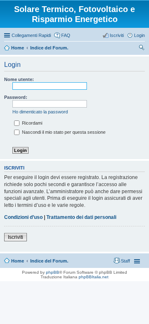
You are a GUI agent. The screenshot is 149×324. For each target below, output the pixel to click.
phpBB (52, 272)
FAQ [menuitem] (65, 35)
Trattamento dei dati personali (81, 217)
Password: (15, 97)
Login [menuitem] (139, 35)
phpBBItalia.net (93, 277)
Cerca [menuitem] (141, 48)
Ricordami (31, 122)
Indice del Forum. (49, 260)
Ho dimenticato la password (40, 111)
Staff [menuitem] (125, 260)
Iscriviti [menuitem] (117, 35)
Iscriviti (15, 237)
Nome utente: (19, 79)
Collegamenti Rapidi (31, 35)
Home (17, 260)
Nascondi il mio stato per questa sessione (63, 132)
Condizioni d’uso (23, 217)
